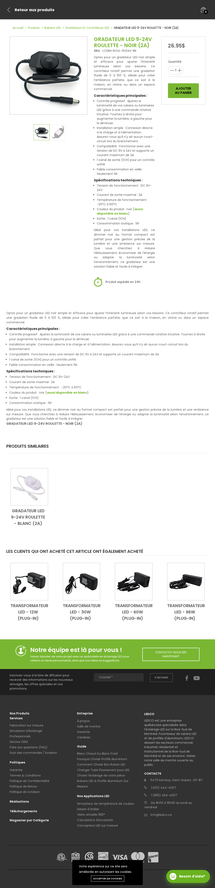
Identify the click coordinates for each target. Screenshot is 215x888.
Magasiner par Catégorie (29, 820)
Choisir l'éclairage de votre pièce (101, 775)
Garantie (16, 770)
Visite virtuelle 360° (91, 814)
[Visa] (120, 857)
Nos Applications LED (93, 796)
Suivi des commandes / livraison (33, 753)
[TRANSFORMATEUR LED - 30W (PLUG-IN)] (81, 581)
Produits (34, 28)
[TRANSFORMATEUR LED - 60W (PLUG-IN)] (133, 581)
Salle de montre (88, 726)
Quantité (174, 62)
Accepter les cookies (107, 878)
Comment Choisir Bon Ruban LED (101, 764)
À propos (83, 721)
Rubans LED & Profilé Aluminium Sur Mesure (102, 783)
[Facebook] (187, 682)
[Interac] (153, 857)
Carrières (83, 737)
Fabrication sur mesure (26, 725)
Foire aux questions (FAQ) (28, 747)
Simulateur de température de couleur (105, 804)
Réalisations (19, 801)
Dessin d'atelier (88, 809)
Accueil (18, 28)
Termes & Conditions (25, 775)
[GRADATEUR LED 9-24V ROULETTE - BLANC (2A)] (29, 486)
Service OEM (19, 742)
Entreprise (85, 713)
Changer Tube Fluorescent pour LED (103, 770)
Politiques (17, 762)
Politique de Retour (23, 786)
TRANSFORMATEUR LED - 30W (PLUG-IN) (81, 612)
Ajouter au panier (183, 90)
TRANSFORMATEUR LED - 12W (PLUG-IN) (29, 612)
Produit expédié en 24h (122, 282)
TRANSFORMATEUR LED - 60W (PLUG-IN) (133, 612)
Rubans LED (52, 28)
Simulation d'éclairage (26, 731)
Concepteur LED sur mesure (97, 825)
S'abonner (161, 677)
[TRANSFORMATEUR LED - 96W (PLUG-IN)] (186, 581)
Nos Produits (19, 713)
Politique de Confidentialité (29, 781)
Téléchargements (23, 811)
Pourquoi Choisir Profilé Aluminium (102, 759)
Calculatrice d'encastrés (95, 820)
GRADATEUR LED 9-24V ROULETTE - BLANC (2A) (28, 517)
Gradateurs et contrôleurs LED (87, 28)
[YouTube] (197, 682)
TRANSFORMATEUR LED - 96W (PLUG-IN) (186, 612)
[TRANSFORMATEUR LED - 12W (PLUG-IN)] (29, 581)
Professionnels (20, 736)
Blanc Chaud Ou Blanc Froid (97, 753)
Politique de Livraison (25, 792)
